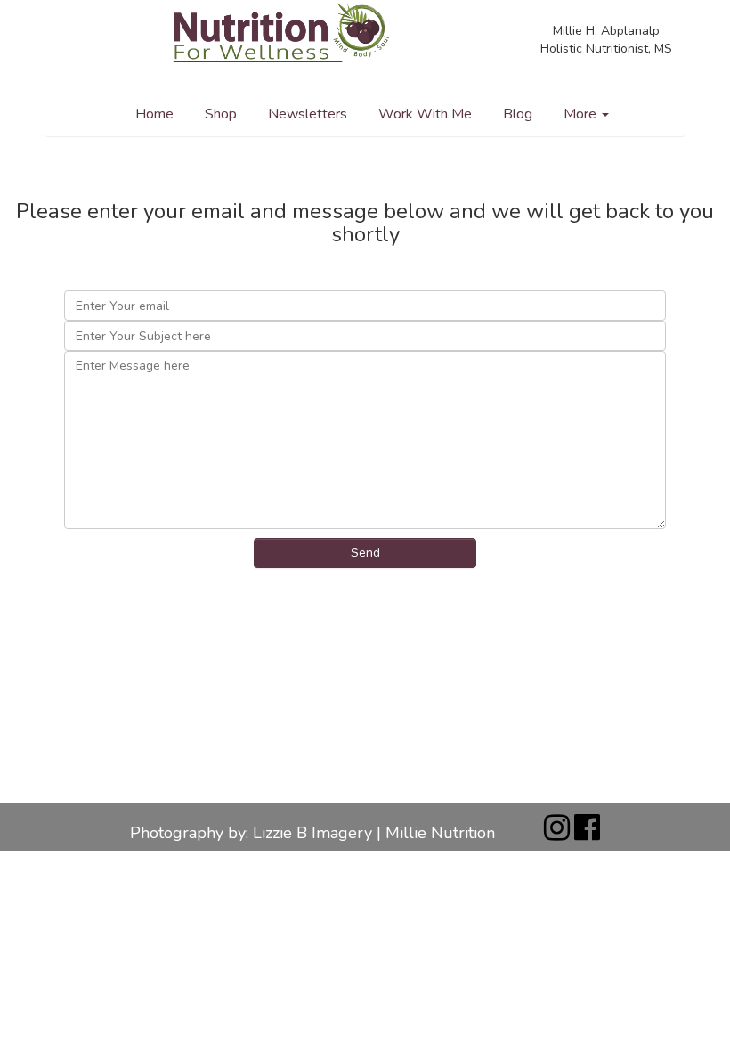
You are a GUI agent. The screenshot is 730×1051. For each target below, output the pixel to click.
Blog (517, 114)
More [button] (582, 114)
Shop (221, 114)
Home (154, 114)
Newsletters (307, 114)
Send (365, 552)
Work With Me (425, 114)
